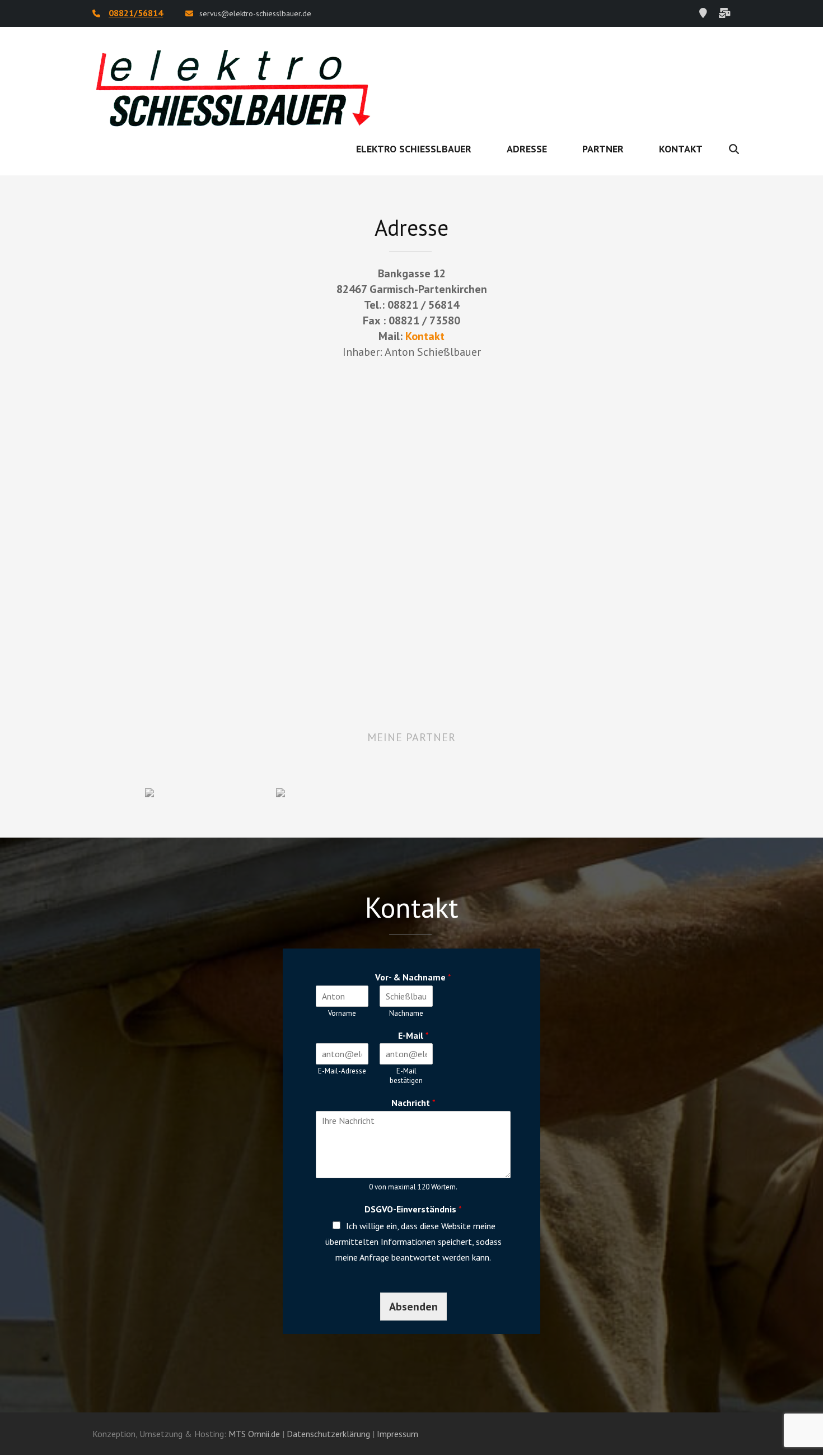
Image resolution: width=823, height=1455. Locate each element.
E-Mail (413, 1035)
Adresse (527, 148)
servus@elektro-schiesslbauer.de (255, 13)
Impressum (397, 1433)
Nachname (406, 1013)
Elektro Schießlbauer (413, 148)
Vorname (342, 1013)
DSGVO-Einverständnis (413, 1209)
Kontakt (681, 148)
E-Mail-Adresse (342, 1071)
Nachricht (413, 1102)
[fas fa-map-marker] (703, 13)
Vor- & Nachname (413, 977)
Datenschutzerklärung (328, 1433)
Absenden (413, 1306)
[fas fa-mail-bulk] (724, 13)
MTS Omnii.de (254, 1433)
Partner (603, 148)
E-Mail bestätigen (406, 1076)
